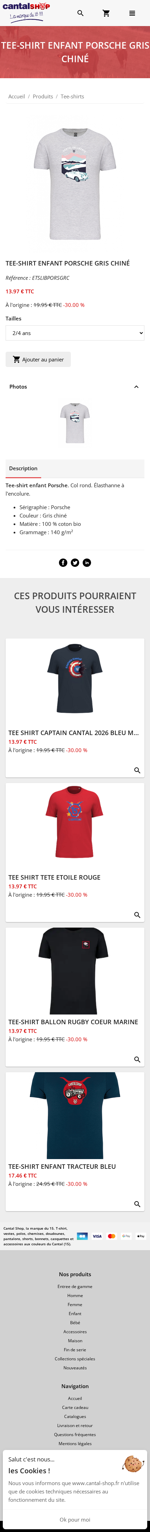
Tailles (13, 318)
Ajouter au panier (38, 359)
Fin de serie (75, 1350)
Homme (75, 1295)
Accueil (16, 96)
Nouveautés (75, 1368)
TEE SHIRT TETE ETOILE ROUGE (54, 877)
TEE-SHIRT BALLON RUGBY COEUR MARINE (73, 1022)
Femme (75, 1304)
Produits (43, 96)
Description (23, 468)
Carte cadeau (75, 1407)
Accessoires (75, 1332)
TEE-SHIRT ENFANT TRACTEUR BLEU (62, 1166)
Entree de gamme (75, 1286)
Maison (75, 1341)
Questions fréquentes (75, 1434)
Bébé (75, 1323)
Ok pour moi (75, 1519)
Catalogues (75, 1416)
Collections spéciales (75, 1359)
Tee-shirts (72, 96)
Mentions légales (75, 1444)
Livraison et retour (75, 1425)
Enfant (75, 1314)
